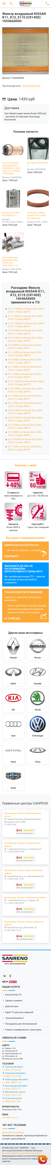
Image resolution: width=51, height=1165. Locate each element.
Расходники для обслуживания (21, 1024)
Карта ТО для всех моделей (19, 1012)
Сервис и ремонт (13, 1000)
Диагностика (11, 1006)
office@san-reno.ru (10, 1117)
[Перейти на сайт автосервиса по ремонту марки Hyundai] (38, 674)
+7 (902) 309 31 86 (11, 1101)
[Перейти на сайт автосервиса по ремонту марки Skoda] (38, 700)
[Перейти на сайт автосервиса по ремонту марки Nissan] (38, 648)
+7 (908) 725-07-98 (11, 1076)
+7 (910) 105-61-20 (11, 1095)
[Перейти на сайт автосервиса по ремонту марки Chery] (38, 752)
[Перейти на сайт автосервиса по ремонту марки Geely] (13, 779)
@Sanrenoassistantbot (13, 1132)
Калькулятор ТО (13, 994)
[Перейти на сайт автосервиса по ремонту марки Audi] (13, 726)
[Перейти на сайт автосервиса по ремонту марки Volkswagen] (38, 726)
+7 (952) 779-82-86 (11, 1070)
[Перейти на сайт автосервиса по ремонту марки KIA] (13, 700)
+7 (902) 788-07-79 (11, 1082)
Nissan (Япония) (31, 85)
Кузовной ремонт (14, 1018)
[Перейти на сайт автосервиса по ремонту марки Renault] (13, 648)
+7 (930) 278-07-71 (11, 1088)
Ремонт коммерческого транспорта (23, 1029)
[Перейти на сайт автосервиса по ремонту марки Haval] (13, 752)
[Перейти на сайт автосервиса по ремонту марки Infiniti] (13, 674)
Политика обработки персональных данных (21, 1153)
